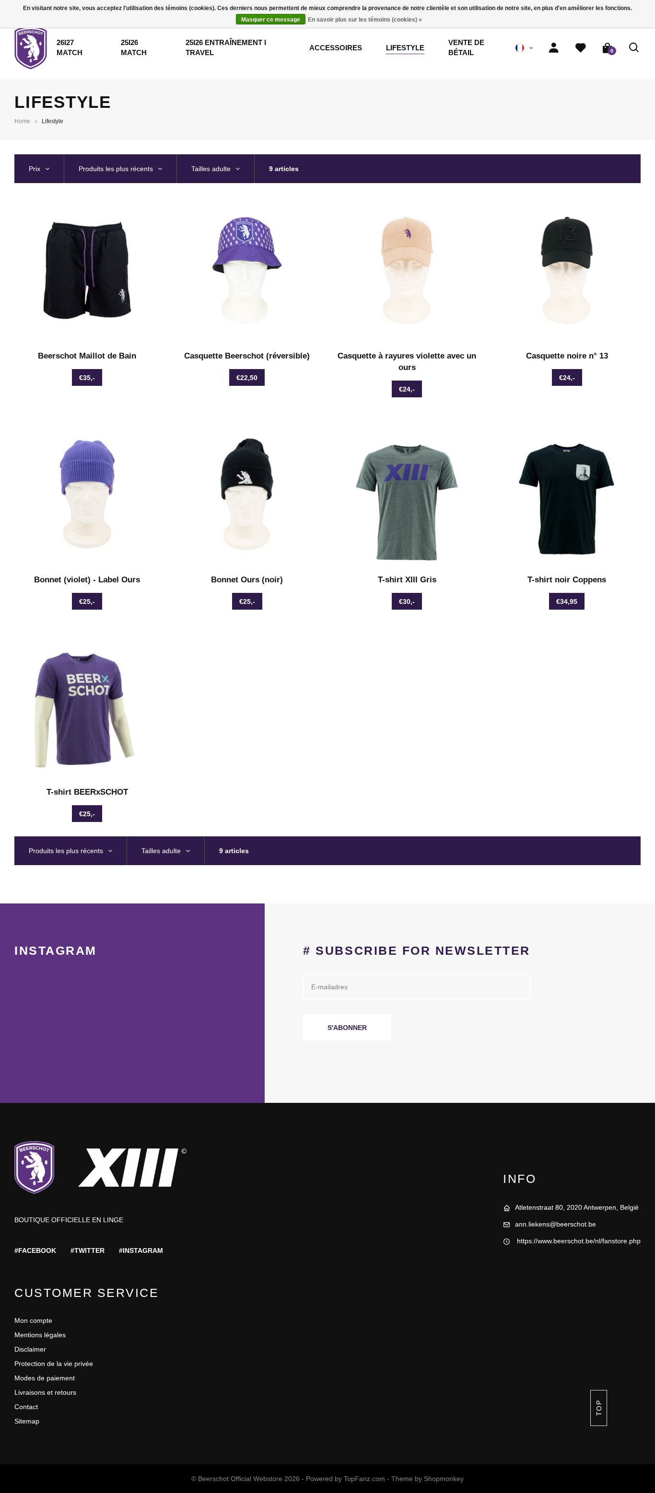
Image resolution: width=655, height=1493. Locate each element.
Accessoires (335, 48)
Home (22, 121)
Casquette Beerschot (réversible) (247, 355)
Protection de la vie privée (53, 1363)
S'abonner (347, 1027)
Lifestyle (405, 48)
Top (598, 1408)
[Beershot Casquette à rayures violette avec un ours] (407, 270)
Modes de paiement (44, 1378)
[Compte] (554, 48)
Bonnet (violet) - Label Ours (87, 579)
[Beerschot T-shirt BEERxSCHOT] (87, 706)
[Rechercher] (634, 48)
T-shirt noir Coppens (566, 579)
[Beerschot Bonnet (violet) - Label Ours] (87, 494)
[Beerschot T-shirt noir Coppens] (567, 494)
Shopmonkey (444, 1478)
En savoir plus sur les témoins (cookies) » (365, 19)
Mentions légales (40, 1335)
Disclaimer (30, 1349)
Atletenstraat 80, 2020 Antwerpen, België (577, 1207)
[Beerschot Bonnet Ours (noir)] (247, 494)
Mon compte (33, 1320)
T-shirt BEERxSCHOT (87, 792)
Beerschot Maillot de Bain (87, 355)
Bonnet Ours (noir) (247, 579)
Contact (26, 1407)
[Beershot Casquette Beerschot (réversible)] (247, 270)
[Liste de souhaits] (580, 48)
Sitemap (26, 1421)
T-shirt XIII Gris (407, 579)
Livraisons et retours (45, 1392)
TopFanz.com (364, 1478)
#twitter (87, 1250)
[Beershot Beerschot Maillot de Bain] (87, 270)
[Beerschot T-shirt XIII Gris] (407, 494)
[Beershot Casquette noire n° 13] (567, 270)
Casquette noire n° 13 (567, 355)
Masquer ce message (270, 19)
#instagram (141, 1250)
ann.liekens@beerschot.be (555, 1224)
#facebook (35, 1250)
